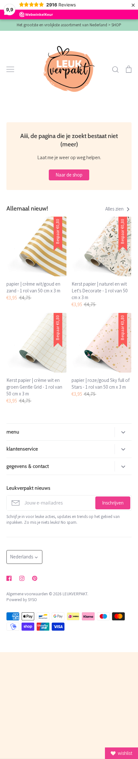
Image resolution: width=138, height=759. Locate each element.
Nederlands (21, 557)
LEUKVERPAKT (75, 594)
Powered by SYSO (21, 599)
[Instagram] (21, 578)
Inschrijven (113, 503)
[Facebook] (9, 578)
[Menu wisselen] (10, 69)
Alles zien (115, 209)
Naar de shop (69, 175)
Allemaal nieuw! (27, 208)
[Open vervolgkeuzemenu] (123, 432)
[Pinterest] (34, 578)
